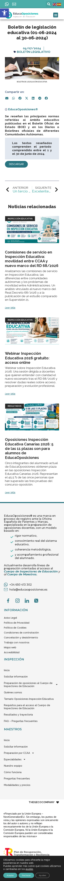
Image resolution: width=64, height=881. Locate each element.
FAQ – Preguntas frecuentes (21, 721)
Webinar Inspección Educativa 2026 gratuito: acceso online (27, 358)
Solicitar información (16, 676)
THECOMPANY (41, 802)
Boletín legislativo (33, 52)
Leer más (10, 308)
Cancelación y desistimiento (21, 637)
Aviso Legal (10, 617)
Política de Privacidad (16, 622)
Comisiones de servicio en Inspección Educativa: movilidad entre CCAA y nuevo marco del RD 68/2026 (31, 259)
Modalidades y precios (17, 784)
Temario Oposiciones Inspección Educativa (29, 698)
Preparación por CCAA (17, 752)
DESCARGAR (16, 164)
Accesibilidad (11, 652)
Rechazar (26, 875)
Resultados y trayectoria (18, 714)
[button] (4, 13)
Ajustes (42, 875)
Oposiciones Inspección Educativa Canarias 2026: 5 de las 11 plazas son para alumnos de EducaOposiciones (29, 448)
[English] (55, 4)
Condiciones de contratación (21, 632)
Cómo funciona (13, 772)
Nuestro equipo (13, 765)
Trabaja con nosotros (16, 642)
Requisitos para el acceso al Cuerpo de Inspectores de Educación (27, 707)
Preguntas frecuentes (17, 778)
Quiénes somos (13, 692)
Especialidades (13, 759)
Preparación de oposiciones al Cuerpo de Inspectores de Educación (28, 685)
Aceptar (10, 875)
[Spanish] (59, 4)
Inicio (7, 670)
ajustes (29, 869)
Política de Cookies (15, 627)
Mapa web (10, 647)
